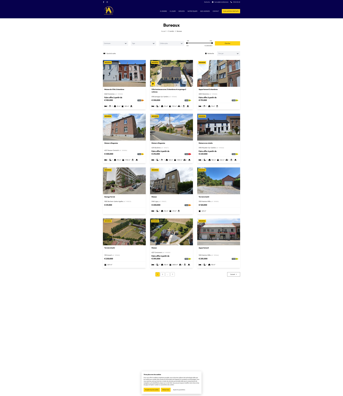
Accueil (163, 31)
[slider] (187, 43)
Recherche (210, 53)
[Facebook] (103, 2)
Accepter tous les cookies (151, 389)
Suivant (232, 274)
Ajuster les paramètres (179, 389)
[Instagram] (107, 2)
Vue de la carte (111, 53)
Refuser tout (165, 389)
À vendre (171, 31)
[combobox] (115, 43)
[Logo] (114, 11)
